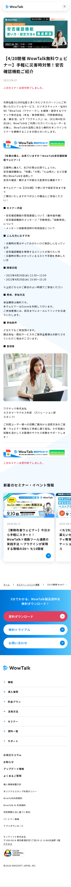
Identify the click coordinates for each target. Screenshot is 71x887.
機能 (10, 682)
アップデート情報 (13, 768)
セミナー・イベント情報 (28, 584)
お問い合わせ (18, 643)
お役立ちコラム (12, 755)
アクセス (7, 843)
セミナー (13, 721)
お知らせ (8, 762)
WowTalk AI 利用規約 (14, 805)
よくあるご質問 (12, 775)
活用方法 (13, 711)
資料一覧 (13, 731)
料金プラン (14, 701)
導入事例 (13, 691)
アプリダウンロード (13, 825)
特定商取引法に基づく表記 (16, 812)
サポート (13, 741)
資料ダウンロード (21, 616)
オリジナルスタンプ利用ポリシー (20, 791)
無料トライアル (19, 629)
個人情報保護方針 (12, 784)
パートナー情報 (11, 819)
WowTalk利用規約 (12, 798)
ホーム (6, 584)
